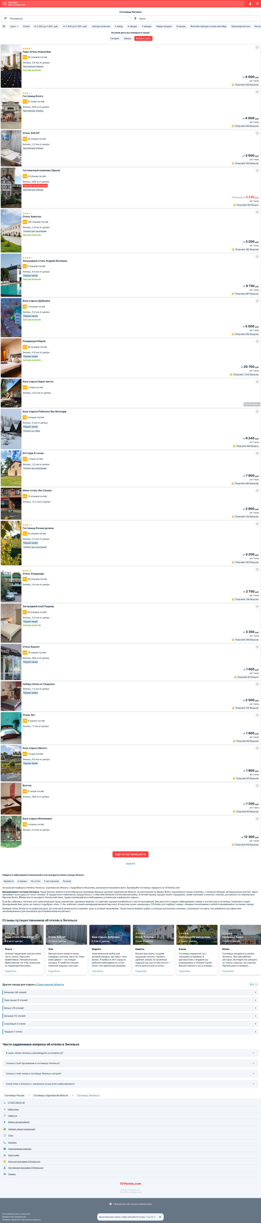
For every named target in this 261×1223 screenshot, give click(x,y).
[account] (250, 3)
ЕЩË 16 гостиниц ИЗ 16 (130, 854)
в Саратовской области (49, 984)
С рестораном (51, 881)
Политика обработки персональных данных (21, 1219)
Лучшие (67, 881)
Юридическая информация (14, 1217)
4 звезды (22, 881)
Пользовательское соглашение (16, 1214)
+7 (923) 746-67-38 (16, 1102)
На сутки (35, 881)
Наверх (130, 863)
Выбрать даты (143, 38)
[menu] (257, 3)
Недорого (8, 881)
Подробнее (10, 971)
